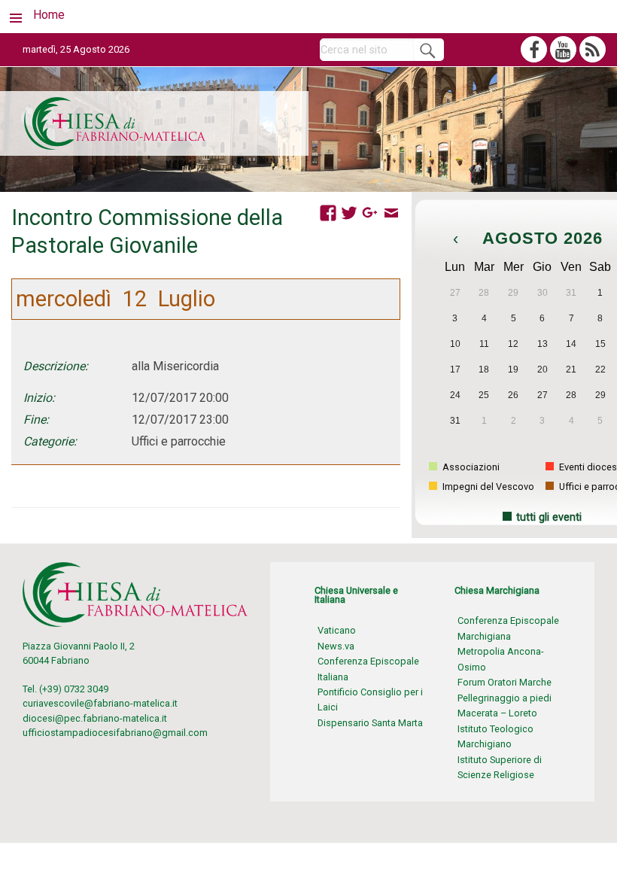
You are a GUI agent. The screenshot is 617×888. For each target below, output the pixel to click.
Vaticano (337, 630)
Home (49, 15)
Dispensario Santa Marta (370, 722)
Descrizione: (55, 366)
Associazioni (470, 467)
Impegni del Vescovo (487, 486)
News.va (336, 646)
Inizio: (39, 398)
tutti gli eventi (549, 517)
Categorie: (50, 441)
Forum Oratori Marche (504, 682)
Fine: (36, 419)
